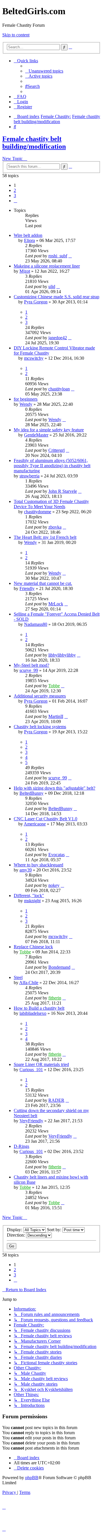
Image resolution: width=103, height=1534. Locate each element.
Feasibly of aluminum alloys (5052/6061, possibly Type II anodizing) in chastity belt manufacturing (52, 465)
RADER (56, 1100)
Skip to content (15, 34)
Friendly (27, 588)
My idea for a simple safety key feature (49, 429)
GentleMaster (36, 434)
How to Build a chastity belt (39, 1008)
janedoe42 (57, 337)
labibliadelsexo (32, 1013)
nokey (54, 885)
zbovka (55, 527)
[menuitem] (44, 71)
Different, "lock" (29, 895)
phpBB (31, 1477)
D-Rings (21, 1146)
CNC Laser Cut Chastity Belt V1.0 (45, 818)
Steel (18, 977)
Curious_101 (31, 1069)
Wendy (25, 404)
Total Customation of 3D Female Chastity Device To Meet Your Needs (51, 504)
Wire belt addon (28, 235)
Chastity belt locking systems (40, 726)
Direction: (16, 1235)
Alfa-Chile (28, 982)
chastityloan (59, 388)
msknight (32, 900)
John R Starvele (62, 491)
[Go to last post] (70, 255)
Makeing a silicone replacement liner (47, 266)
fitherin (54, 997)
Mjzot (24, 271)
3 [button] (15, 195)
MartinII (55, 716)
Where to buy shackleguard (38, 864)
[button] (15, 200)
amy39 (25, 870)
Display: (15, 1229)
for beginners (25, 399)
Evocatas (56, 854)
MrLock (55, 603)
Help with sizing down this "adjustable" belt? (54, 788)
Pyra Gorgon (35, 301)
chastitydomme (37, 511)
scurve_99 (28, 670)
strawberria (29, 475)
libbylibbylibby (62, 655)
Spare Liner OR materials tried (41, 1064)
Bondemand (59, 967)
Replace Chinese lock (33, 946)
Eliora (29, 240)
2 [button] (15, 190)
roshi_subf (57, 255)
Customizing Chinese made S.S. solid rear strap (56, 296)
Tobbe (54, 685)
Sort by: (54, 1229)
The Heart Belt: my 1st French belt (45, 537)
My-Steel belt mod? (31, 665)
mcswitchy (33, 358)
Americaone (35, 823)
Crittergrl (56, 450)
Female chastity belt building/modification (34, 142)
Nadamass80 (35, 624)
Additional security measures (40, 695)
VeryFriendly (31, 1120)
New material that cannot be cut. (43, 583)
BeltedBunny (31, 793)
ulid (51, 286)
